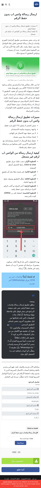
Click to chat (15, 324)
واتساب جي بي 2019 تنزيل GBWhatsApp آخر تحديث (22, 280)
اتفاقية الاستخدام (15, 478)
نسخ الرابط (20, 443)
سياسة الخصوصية (26, 478)
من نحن (34, 478)
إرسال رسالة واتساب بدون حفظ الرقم (24, 433)
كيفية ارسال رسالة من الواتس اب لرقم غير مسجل (20, 32)
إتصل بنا (7, 478)
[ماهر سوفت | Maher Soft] (36, 4)
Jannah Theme (7, 482)
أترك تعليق (20, 470)
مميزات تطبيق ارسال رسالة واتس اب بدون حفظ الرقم (20, 27)
